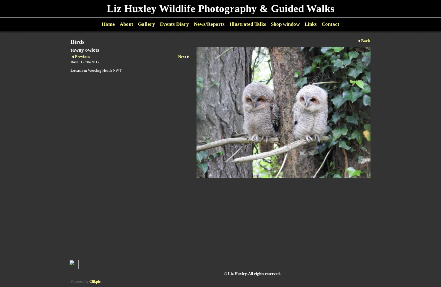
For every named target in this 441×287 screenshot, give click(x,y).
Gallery (146, 24)
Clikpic (94, 281)
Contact (330, 24)
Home (108, 24)
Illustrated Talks (248, 24)
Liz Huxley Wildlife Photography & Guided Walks (220, 8)
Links (310, 24)
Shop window (285, 24)
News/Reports (209, 24)
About (126, 24)
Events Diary (174, 24)
